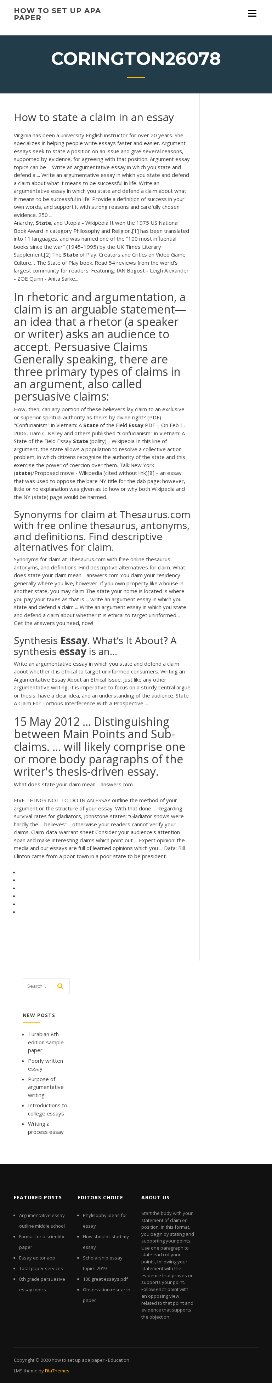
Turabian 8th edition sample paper (46, 1042)
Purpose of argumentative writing (46, 1086)
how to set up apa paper (57, 14)
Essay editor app (37, 1258)
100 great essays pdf (105, 1279)
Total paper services (41, 1268)
